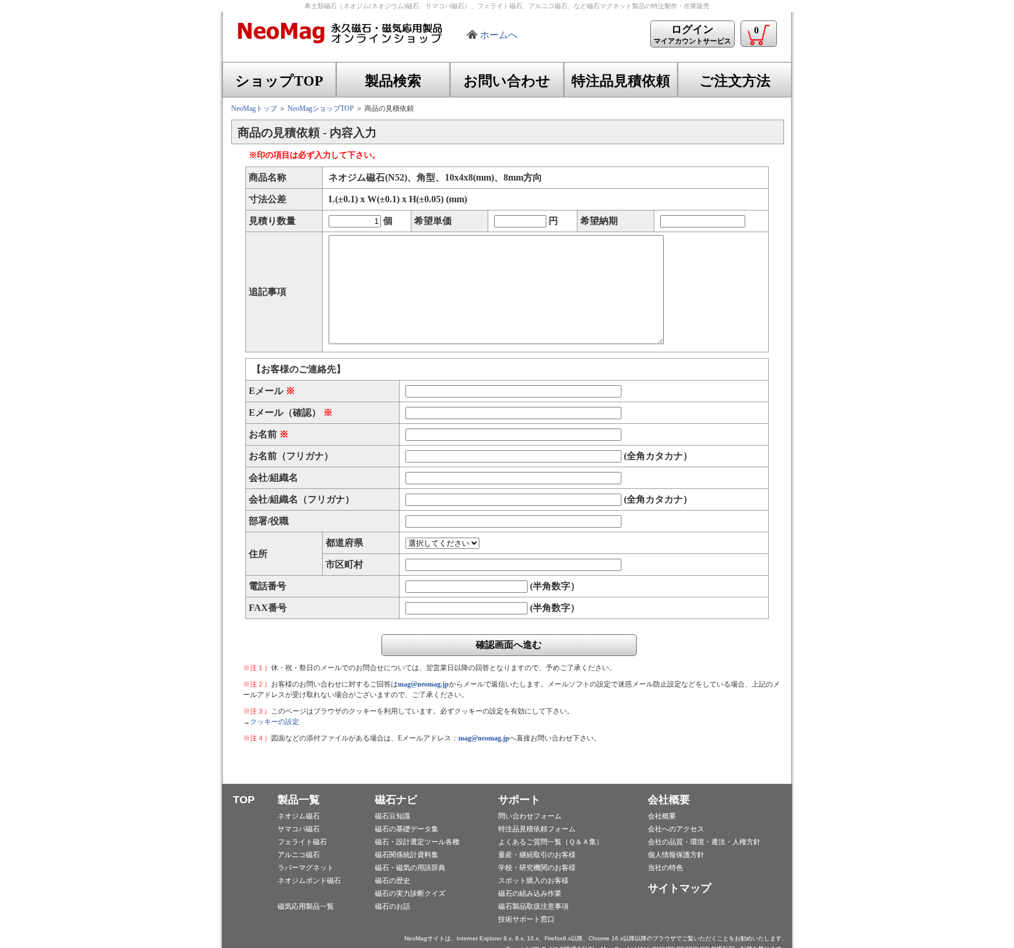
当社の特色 (665, 868)
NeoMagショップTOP (321, 108)
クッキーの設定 (274, 722)
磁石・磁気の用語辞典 (410, 868)
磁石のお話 (392, 906)
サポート (519, 800)
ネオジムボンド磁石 (309, 880)
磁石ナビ (396, 800)
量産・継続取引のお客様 (537, 855)
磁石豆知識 (392, 816)
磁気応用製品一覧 (306, 906)
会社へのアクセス (676, 829)
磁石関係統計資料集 (406, 855)
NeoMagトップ (254, 108)
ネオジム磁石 (299, 816)
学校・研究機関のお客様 (537, 868)
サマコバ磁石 (299, 829)
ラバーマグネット (306, 868)
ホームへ (499, 35)
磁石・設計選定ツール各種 (417, 842)
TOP (244, 800)
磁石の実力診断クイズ (410, 893)
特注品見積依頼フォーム (537, 829)
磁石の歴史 (392, 880)
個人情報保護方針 (676, 855)
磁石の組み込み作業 (530, 893)
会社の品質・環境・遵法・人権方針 (704, 842)
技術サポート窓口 (526, 919)
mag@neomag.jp (423, 684)
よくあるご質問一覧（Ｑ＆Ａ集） (550, 842)
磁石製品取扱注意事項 (533, 906)
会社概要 (669, 800)
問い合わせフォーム (530, 816)
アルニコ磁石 (299, 855)
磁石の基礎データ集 (406, 829)
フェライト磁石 (302, 842)
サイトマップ (679, 888)
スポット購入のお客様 (533, 880)
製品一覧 (299, 800)
